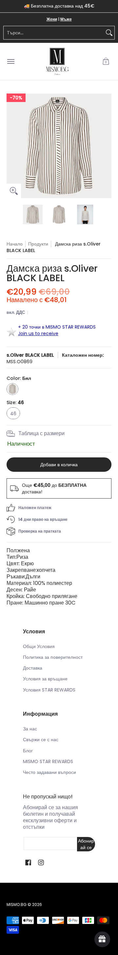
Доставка (32, 668)
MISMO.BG (17, 904)
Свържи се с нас (40, 739)
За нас (30, 728)
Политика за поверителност (53, 657)
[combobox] (54, 32)
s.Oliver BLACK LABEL (30, 355)
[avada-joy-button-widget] (102, 939)
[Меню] (10, 61)
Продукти (38, 244)
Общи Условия (39, 646)
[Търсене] (109, 32)
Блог (28, 750)
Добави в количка (59, 464)
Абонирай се (86, 844)
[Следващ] (107, 146)
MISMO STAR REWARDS (48, 761)
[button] (105, 61)
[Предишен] (11, 146)
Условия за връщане (45, 678)
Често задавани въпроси (49, 772)
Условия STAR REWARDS (49, 690)
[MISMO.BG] (57, 61)
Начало (15, 244)
